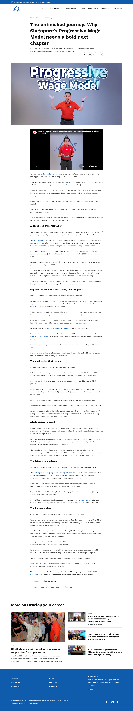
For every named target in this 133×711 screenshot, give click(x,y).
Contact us (53, 687)
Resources (53, 682)
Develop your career (48, 581)
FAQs (59, 700)
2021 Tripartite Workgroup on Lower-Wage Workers (53, 473)
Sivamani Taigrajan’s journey (57, 328)
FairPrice (71, 503)
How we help (16, 682)
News (38, 18)
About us (14, 678)
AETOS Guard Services (40, 337)
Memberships (16, 687)
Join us (90, 689)
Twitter (91, 54)
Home (32, 18)
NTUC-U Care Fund (81, 500)
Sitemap (65, 700)
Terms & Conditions (17, 700)
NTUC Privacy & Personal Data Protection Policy (40, 700)
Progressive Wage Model (65, 185)
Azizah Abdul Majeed (49, 174)
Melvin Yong (67, 587)
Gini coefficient (39, 240)
